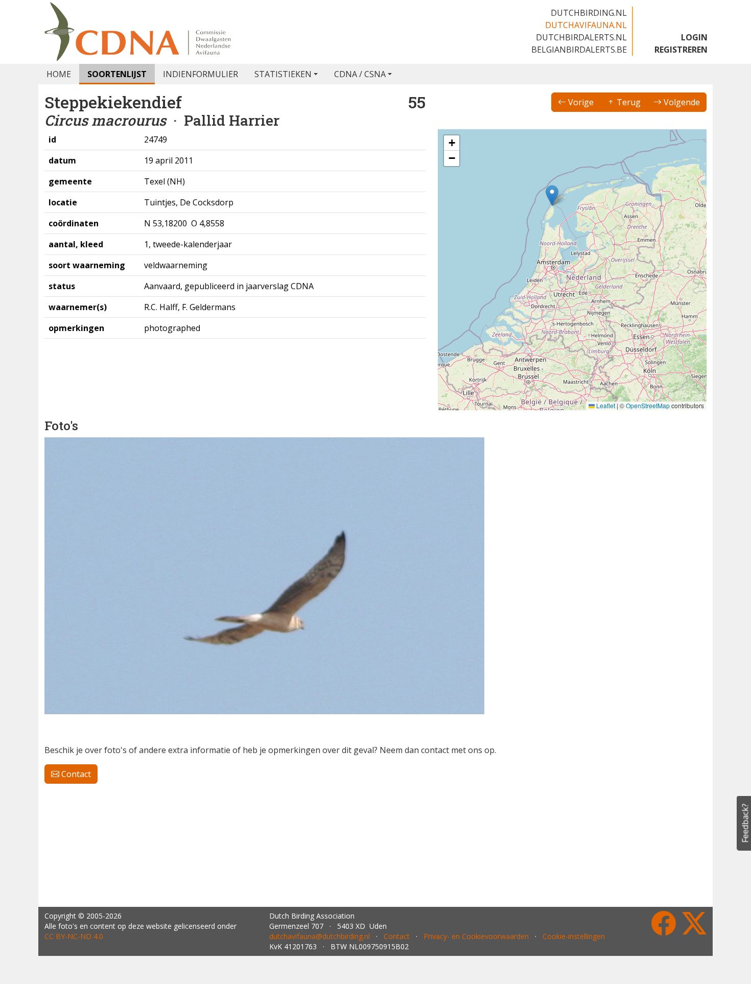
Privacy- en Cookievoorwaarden (476, 936)
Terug (628, 102)
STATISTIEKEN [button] (283, 74)
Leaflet (605, 405)
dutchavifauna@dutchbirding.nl (319, 936)
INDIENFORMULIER (200, 74)
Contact (75, 774)
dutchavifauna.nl (586, 25)
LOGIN (694, 37)
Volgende (681, 102)
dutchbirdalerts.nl (581, 37)
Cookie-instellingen (574, 936)
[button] (552, 195)
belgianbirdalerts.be (579, 49)
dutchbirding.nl (589, 12)
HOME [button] (58, 74)
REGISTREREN (681, 49)
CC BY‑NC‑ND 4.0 (73, 936)
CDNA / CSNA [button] (360, 74)
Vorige (580, 102)
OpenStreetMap (648, 405)
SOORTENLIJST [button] (117, 74)
